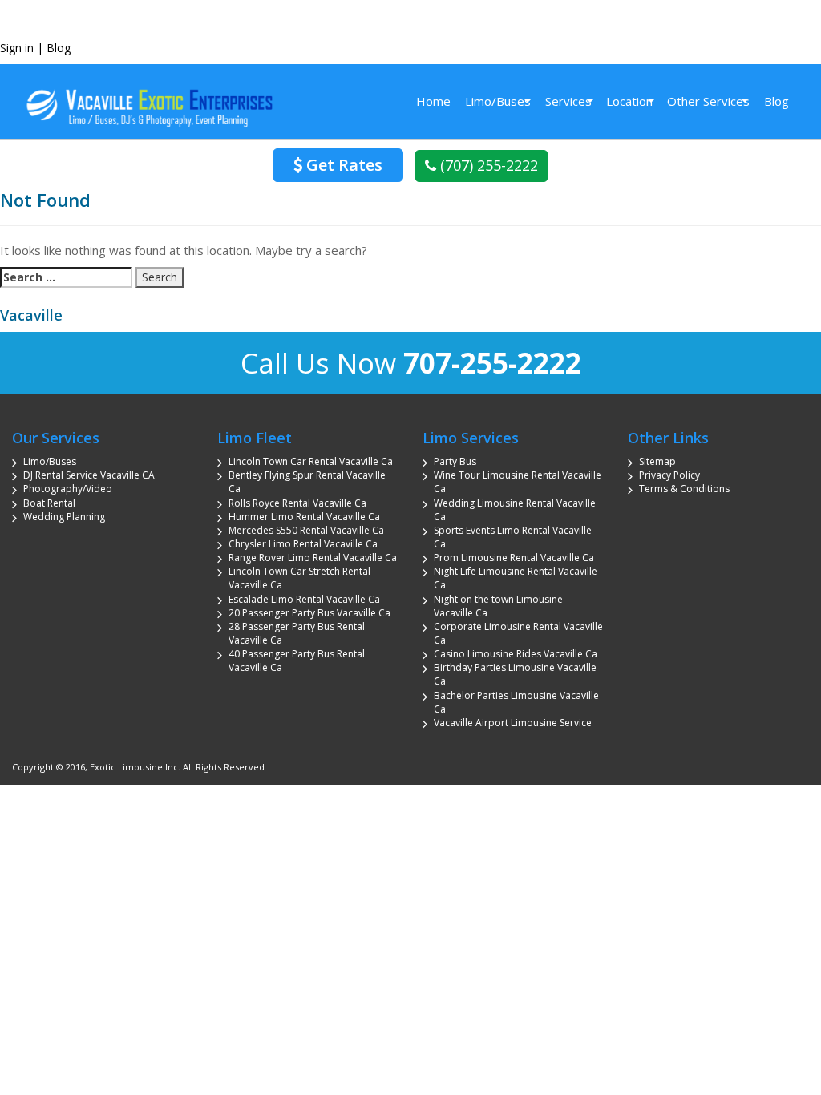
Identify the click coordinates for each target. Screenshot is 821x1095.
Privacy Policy (669, 475)
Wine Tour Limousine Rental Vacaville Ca (517, 481)
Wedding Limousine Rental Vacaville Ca (515, 509)
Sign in (17, 47)
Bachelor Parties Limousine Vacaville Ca (516, 702)
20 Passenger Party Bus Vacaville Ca (309, 613)
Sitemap (657, 461)
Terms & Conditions (684, 488)
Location (629, 101)
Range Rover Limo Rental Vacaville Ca (313, 557)
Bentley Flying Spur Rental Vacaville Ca (307, 481)
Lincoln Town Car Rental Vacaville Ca (311, 461)
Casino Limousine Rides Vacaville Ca (515, 654)
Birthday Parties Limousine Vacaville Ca (515, 674)
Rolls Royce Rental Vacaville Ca (297, 503)
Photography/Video (67, 488)
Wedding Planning (64, 516)
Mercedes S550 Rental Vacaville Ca (306, 530)
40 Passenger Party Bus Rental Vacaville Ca (297, 660)
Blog (59, 47)
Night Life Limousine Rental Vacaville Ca (515, 578)
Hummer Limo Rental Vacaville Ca (304, 516)
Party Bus (455, 461)
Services (568, 101)
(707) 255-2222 (487, 165)
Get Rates (342, 165)
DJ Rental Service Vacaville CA (89, 475)
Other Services (708, 101)
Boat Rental (49, 503)
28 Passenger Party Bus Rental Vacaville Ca (297, 633)
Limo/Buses (498, 101)
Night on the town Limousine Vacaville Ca (498, 606)
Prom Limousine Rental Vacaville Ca (514, 557)
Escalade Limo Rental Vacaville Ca (304, 599)
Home (433, 101)
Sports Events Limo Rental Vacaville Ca (513, 537)
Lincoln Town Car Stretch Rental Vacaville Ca (299, 578)
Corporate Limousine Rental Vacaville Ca (518, 633)
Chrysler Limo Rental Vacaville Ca (303, 544)
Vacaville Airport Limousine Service (513, 722)
